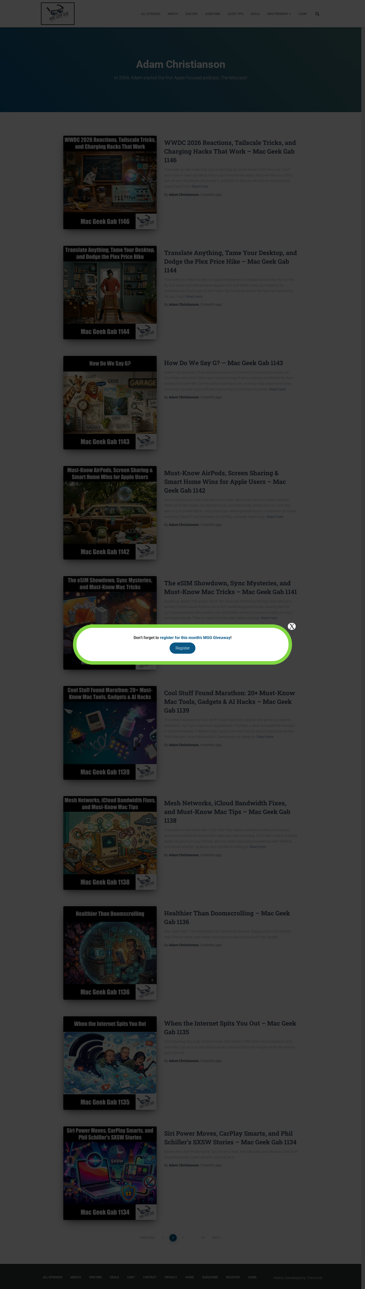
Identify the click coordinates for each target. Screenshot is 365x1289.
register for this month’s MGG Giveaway (195, 637)
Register (183, 648)
